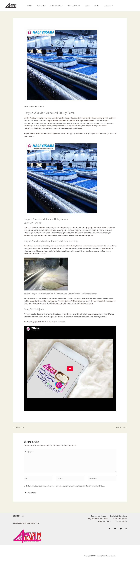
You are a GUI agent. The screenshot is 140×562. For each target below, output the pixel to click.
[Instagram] (126, 529)
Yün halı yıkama (121, 521)
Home (29, 5)
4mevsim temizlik (57, 118)
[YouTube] (115, 529)
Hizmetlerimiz (55, 5)
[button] (62, 5)
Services (107, 5)
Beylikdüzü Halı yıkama (118, 516)
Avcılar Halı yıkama (120, 519)
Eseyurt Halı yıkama (98, 516)
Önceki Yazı (18, 427)
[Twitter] (110, 529)
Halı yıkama (28, 246)
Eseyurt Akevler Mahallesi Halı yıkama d (61, 120)
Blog (97, 5)
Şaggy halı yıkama (104, 521)
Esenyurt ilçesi (51, 227)
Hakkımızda (41, 5)
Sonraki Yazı (121, 427)
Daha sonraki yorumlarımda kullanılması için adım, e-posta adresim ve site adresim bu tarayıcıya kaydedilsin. (65, 486)
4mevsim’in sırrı (74, 5)
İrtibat (87, 5)
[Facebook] (121, 529)
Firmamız (61, 301)
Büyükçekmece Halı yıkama (98, 519)
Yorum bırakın (29, 106)
